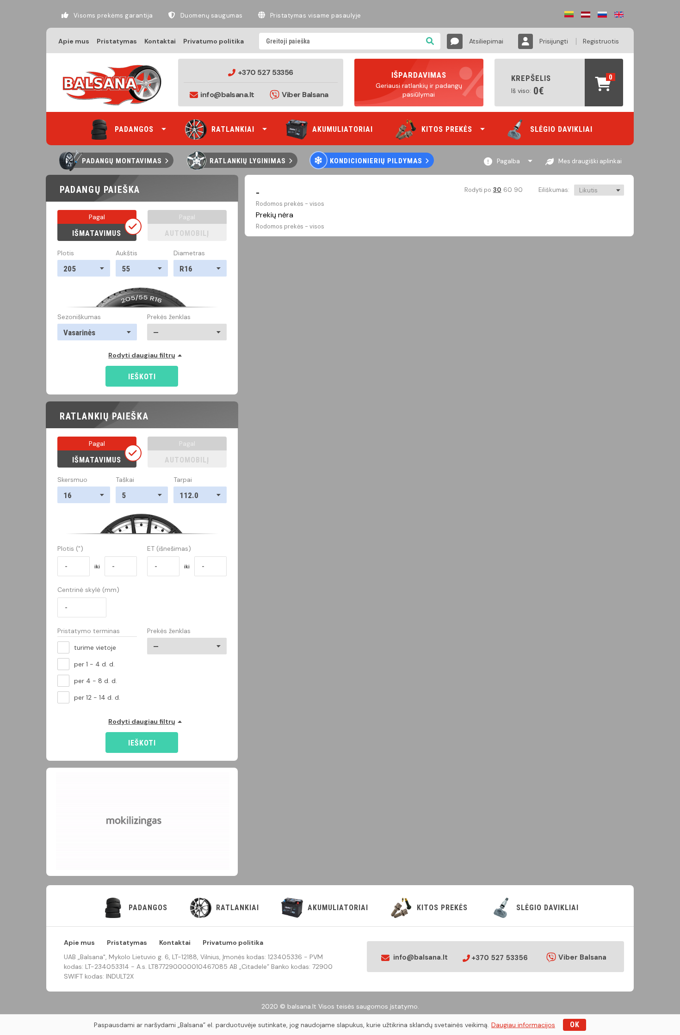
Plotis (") (70, 548)
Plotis (65, 253)
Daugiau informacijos (523, 1025)
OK (575, 1024)
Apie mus (73, 41)
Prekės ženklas (169, 317)
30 (497, 190)
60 (507, 190)
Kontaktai (160, 41)
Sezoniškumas (79, 317)
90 (517, 190)
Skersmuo (72, 479)
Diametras (189, 253)
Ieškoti (142, 376)
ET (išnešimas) (169, 548)
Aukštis (126, 253)
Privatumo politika (213, 41)
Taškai (125, 479)
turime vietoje (95, 647)
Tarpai (182, 479)
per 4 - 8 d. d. (95, 681)
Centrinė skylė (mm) (88, 589)
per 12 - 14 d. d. (97, 697)
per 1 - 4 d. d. (94, 664)
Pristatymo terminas (88, 631)
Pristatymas (117, 41)
